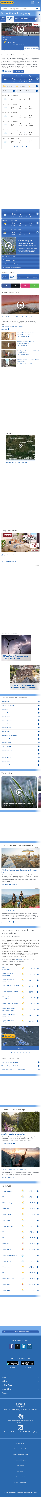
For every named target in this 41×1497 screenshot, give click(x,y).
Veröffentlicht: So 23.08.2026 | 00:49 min (12, 326)
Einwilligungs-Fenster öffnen (20, 1454)
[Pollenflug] (32, 2)
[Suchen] (36, 8)
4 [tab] (20, 1052)
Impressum (20, 1465)
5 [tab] (23, 1052)
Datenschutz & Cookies (20, 1449)
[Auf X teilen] (15, 286)
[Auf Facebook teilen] (6, 286)
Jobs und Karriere (20, 1443)
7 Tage (34, 19)
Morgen (10, 19)
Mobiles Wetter (7, 1385)
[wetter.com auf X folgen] (17, 1346)
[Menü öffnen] (37, 2)
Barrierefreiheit (20, 1477)
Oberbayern (19, 959)
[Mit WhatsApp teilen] (34, 286)
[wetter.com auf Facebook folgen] (11, 1346)
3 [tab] (18, 1052)
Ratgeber (5, 1393)
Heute (3, 19)
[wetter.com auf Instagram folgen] (29, 1346)
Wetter (4, 1377)
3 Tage (17, 19)
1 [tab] (12, 1052)
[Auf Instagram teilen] (25, 286)
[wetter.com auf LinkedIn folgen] (23, 1346)
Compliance (20, 1471)
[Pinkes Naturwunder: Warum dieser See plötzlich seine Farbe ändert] (20, 305)
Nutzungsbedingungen (20, 1482)
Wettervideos (6, 1389)
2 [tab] (15, 1052)
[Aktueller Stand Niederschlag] (20, 448)
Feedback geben (17, 44)
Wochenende (25, 19)
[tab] (6, 71)
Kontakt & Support (21, 1460)
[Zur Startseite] (8, 2)
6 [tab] (26, 1052)
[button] (20, 78)
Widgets (4, 1381)
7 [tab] (29, 1052)
